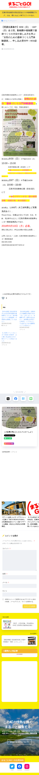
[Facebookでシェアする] (15, 398)
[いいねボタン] (3, 298)
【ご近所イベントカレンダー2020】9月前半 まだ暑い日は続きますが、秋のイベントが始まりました (9, 337)
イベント (14, 452)
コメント (6, 548)
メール (5, 582)
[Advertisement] (19, 72)
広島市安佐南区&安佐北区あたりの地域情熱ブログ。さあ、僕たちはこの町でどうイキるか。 (19, 14)
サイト (4, 591)
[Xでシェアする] (8, 398)
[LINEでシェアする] (31, 398)
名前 (5, 574)
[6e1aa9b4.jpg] (20, 132)
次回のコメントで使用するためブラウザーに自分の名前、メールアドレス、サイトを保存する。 (20, 600)
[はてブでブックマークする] (23, 398)
